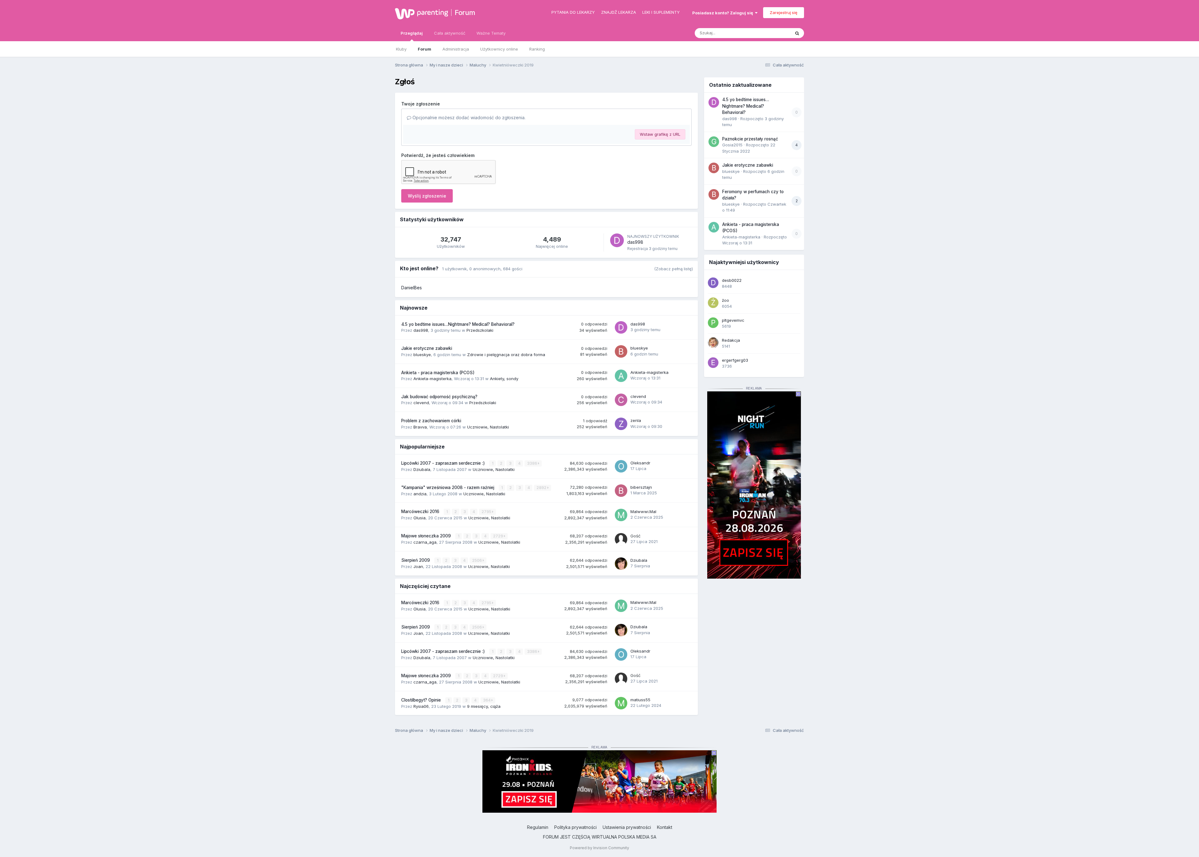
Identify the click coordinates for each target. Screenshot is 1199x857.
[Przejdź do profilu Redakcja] (713, 342)
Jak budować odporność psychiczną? (439, 396)
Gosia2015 (732, 144)
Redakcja (731, 340)
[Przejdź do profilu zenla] (621, 424)
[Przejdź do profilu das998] (617, 240)
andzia (420, 493)
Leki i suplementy (661, 12)
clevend (421, 402)
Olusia (419, 517)
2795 (486, 511)
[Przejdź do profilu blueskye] (621, 351)
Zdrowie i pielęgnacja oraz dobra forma (506, 354)
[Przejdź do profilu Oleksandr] (621, 466)
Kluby (401, 49)
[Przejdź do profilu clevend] (621, 400)
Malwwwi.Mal (643, 511)
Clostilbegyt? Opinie (421, 700)
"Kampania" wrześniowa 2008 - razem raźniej (448, 487)
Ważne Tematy (491, 33)
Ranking (537, 49)
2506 (477, 560)
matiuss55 (640, 699)
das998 (635, 242)
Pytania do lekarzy (573, 12)
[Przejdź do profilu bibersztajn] (621, 490)
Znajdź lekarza (618, 12)
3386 (532, 463)
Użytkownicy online (499, 49)
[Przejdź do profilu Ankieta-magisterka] (621, 376)
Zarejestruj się (783, 12)
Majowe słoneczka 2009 (426, 535)
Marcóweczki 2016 (421, 511)
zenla (635, 420)
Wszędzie (772, 33)
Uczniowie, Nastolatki (488, 426)
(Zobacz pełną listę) (673, 268)
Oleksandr (640, 462)
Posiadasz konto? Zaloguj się (723, 12)
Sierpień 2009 (416, 560)
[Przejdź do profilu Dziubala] (621, 563)
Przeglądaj (412, 33)
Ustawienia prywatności (627, 827)
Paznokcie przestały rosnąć (750, 138)
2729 (498, 536)
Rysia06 (421, 706)
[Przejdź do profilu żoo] (713, 302)
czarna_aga (425, 542)
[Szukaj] (797, 33)
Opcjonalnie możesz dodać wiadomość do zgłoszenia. (468, 117)
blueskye (422, 354)
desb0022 (732, 280)
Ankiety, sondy (504, 378)
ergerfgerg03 (735, 360)
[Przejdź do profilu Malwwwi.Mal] (621, 515)
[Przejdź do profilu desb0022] (713, 282)
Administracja (455, 49)
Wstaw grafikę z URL (660, 134)
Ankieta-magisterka (432, 378)
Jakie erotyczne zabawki (426, 348)
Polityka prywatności (575, 827)
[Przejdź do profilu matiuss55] (621, 703)
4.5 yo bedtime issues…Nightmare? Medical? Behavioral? (458, 324)
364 (487, 700)
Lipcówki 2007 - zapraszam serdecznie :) (443, 463)
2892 (541, 487)
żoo (725, 300)
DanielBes (411, 287)
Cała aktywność (449, 33)
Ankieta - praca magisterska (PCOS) (438, 372)
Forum (465, 12)
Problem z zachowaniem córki (431, 420)
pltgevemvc (733, 320)
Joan (418, 566)
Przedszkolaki (479, 330)
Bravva (420, 426)
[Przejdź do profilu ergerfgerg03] (713, 362)
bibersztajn (641, 487)
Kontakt (664, 827)
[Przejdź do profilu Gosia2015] (713, 141)
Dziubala (421, 469)
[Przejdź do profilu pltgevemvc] (713, 322)
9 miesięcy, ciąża (484, 706)
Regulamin (537, 827)
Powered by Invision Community (599, 847)
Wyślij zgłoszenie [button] (427, 195)
